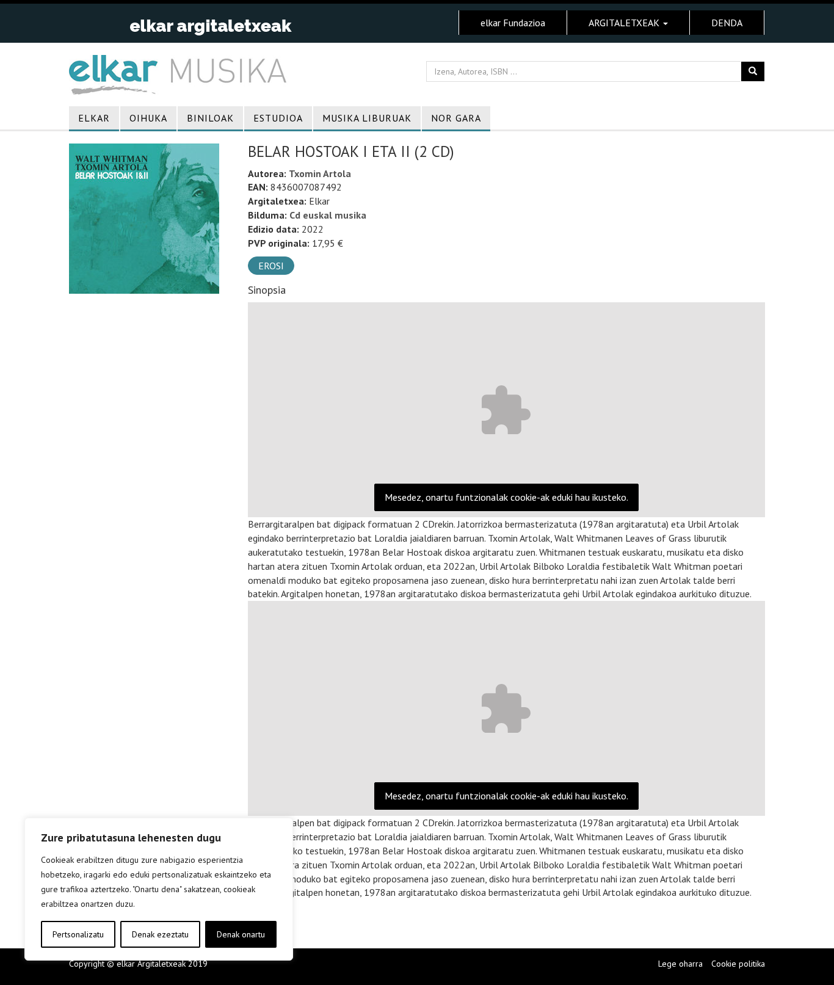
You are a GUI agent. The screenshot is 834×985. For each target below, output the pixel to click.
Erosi (271, 266)
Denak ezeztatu (160, 934)
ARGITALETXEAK (625, 22)
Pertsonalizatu (78, 934)
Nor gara (456, 118)
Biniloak (210, 118)
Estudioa (278, 118)
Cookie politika (738, 963)
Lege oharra (680, 963)
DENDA (726, 22)
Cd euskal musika (327, 215)
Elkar (94, 118)
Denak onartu (241, 934)
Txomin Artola (320, 173)
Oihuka (148, 118)
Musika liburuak (367, 118)
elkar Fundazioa (512, 22)
